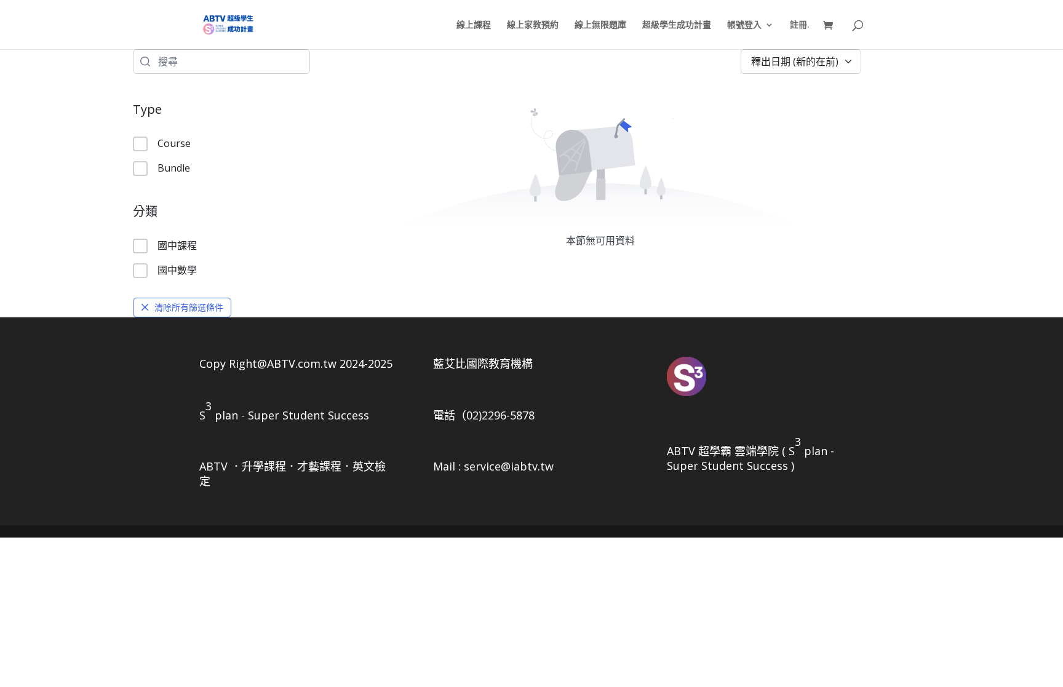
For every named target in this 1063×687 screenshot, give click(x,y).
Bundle (173, 168)
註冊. (800, 25)
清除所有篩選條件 (188, 307)
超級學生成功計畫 (676, 25)
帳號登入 (744, 25)
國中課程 (177, 245)
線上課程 (473, 25)
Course (174, 143)
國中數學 (177, 270)
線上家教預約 (533, 25)
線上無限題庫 (600, 25)
